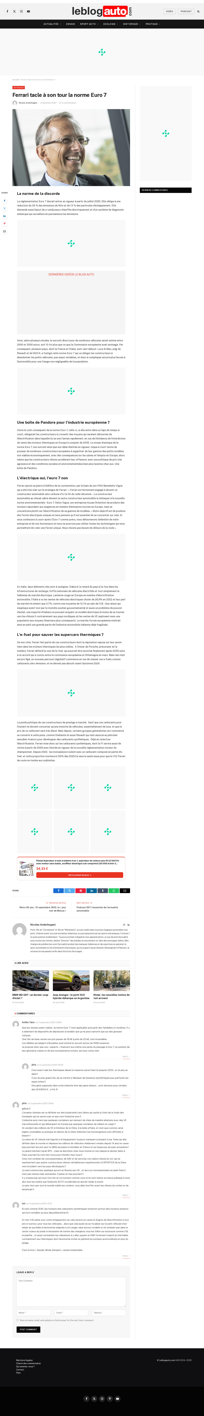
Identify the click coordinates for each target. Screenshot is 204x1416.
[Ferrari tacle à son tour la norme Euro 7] (71, 147)
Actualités (51, 24)
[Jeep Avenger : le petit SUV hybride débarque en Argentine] (71, 980)
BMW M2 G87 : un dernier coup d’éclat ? (30, 997)
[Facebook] (4, 201)
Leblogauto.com (167, 1360)
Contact (20, 1369)
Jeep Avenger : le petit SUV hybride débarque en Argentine (71, 997)
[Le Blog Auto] (102, 11)
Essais (70, 24)
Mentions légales (24, 1360)
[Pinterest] (4, 224)
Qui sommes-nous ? (25, 1366)
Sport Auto (88, 24)
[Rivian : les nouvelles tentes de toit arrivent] (111, 980)
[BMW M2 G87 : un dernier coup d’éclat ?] (30, 980)
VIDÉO (169, 11)
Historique (130, 24)
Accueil (15, 80)
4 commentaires (69, 103)
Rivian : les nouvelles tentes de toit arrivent (111, 997)
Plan (18, 1373)
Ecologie (109, 24)
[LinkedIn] (4, 216)
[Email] (4, 231)
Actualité (19, 87)
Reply (126, 1057)
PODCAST (186, 11)
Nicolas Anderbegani (28, 103)
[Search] (198, 11)
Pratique (152, 24)
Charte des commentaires (28, 1363)
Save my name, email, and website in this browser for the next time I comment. (57, 1320)
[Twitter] (4, 208)
